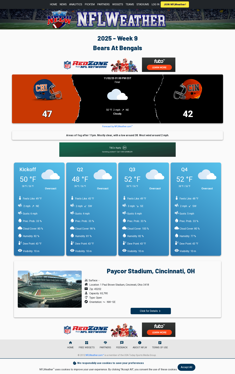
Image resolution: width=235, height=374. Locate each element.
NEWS (63, 4)
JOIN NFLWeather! (175, 4)
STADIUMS (143, 4)
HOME (53, 4)
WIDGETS (117, 4)
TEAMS (130, 4)
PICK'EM (90, 4)
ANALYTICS (75, 4)
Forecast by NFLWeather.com (117, 126)
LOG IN (155, 4)
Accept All (186, 367)
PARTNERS (103, 4)
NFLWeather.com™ (95, 355)
